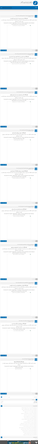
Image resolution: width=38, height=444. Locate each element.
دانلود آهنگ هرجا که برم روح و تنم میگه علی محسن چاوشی (30, 434)
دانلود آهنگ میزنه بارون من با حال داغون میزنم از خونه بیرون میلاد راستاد (24, 53)
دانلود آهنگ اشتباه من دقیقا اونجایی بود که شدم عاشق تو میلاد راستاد (25, 282)
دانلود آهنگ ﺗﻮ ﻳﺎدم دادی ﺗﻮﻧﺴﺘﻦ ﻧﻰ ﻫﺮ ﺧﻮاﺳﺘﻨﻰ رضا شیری (30, 426)
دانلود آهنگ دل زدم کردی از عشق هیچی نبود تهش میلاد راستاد (25, 244)
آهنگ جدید (29, 16)
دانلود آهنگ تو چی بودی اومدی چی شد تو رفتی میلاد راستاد (26, 206)
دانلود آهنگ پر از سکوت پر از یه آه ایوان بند (32, 420)
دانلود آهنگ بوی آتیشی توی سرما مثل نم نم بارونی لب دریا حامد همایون (29, 423)
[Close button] (30, 440)
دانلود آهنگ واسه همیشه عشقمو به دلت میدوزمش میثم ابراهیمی (29, 430)
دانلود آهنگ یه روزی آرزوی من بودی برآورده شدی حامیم (30, 417)
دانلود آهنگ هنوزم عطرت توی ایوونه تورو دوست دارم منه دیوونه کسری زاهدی (28, 427)
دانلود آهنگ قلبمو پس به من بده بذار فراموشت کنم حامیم (30, 416)
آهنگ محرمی (35, 402)
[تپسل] (7, 440)
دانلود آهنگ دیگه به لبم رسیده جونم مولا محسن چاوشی (30, 433)
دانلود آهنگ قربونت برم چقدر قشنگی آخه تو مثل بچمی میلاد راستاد (25, 168)
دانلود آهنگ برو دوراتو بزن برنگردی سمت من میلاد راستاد (26, 320)
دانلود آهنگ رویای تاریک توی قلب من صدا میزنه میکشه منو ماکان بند (29, 407)
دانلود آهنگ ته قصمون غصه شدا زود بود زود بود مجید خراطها (30, 410)
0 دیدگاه (33, 50)
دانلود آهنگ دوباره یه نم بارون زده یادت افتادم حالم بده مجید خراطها (29, 413)
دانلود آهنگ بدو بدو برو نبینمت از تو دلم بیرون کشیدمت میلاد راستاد (25, 15)
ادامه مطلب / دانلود (3, 50)
